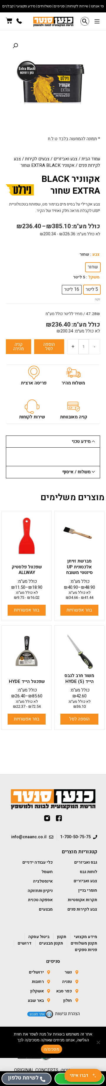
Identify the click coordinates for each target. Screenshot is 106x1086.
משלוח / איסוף (76, 472)
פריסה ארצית (34, 383)
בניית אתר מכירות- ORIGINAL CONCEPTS (53, 1070)
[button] (97, 22)
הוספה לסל (49, 346)
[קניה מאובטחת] (73, 406)
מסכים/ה (51, 1049)
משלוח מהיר (73, 383)
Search (84, 21)
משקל (94, 277)
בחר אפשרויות (79, 610)
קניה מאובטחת (73, 417)
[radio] (93, 267)
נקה (97, 299)
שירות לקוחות (32, 417)
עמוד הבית (91, 159)
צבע (96, 254)
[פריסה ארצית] (33, 372)
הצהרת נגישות (67, 1013)
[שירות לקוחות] (32, 406)
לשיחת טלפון (23, 1078)
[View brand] (20, 190)
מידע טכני (81, 441)
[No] (99, 1042)
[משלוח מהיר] (73, 372)
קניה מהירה (18, 346)
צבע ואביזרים (65, 159)
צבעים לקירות (37, 159)
